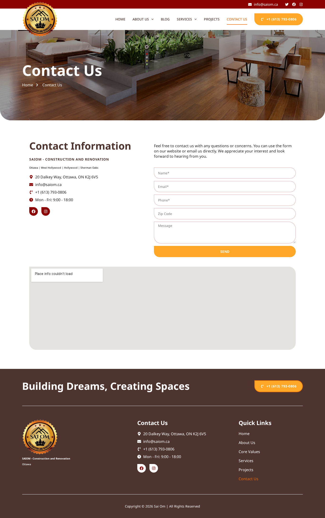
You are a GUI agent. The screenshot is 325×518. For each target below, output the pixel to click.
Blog (165, 19)
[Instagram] (153, 468)
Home (120, 19)
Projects (212, 19)
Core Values (249, 451)
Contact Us (237, 19)
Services (184, 19)
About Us (247, 442)
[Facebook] (141, 468)
